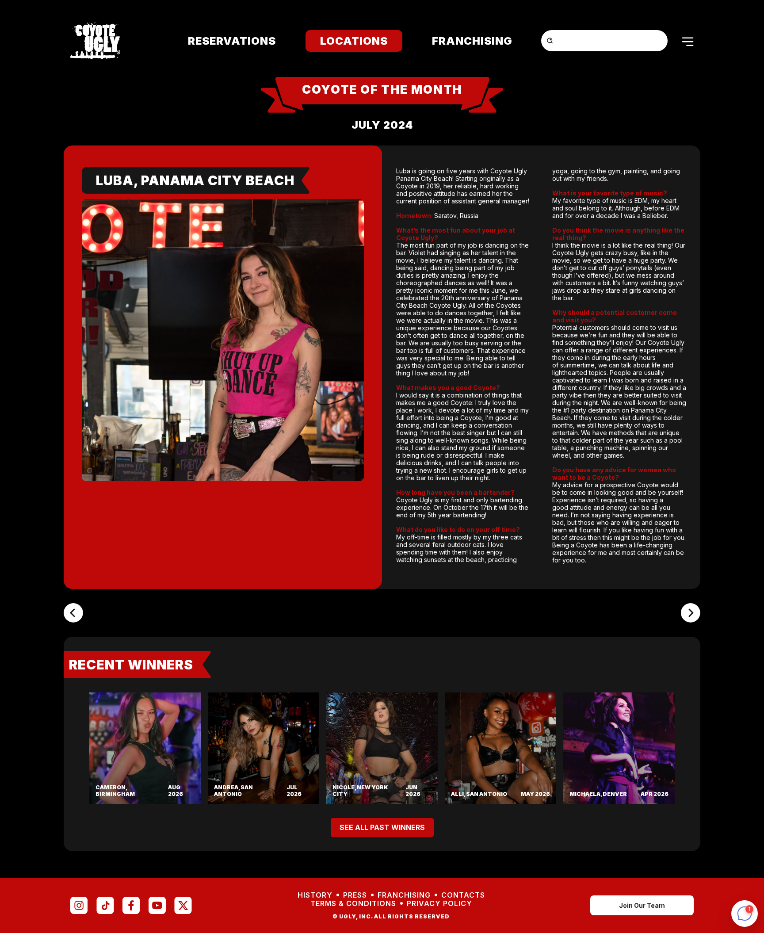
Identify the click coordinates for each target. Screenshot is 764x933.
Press (355, 895)
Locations (354, 40)
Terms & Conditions (353, 903)
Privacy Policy (439, 903)
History (315, 895)
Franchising (472, 40)
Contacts (463, 895)
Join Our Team (642, 905)
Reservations (232, 40)
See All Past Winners (382, 827)
